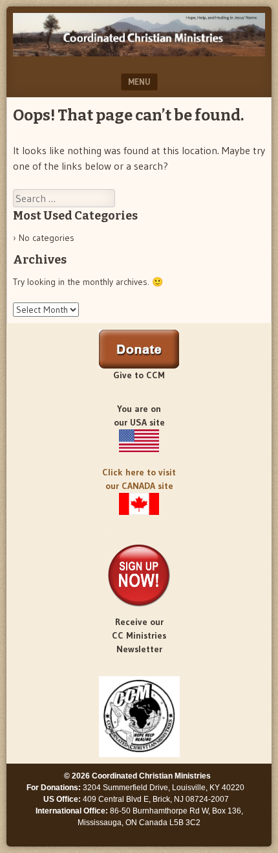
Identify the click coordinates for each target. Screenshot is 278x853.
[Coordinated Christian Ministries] (139, 52)
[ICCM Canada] (139, 504)
